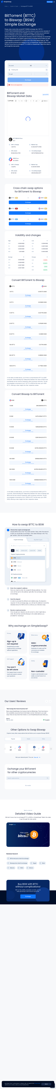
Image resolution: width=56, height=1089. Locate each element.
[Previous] (47, 701)
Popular (13, 738)
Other (43, 738)
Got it (46, 1084)
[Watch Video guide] (28, 834)
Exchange (28, 896)
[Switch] (47, 70)
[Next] (50, 701)
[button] (28, 556)
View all (36, 757)
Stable (28, 738)
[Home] (6, 2)
